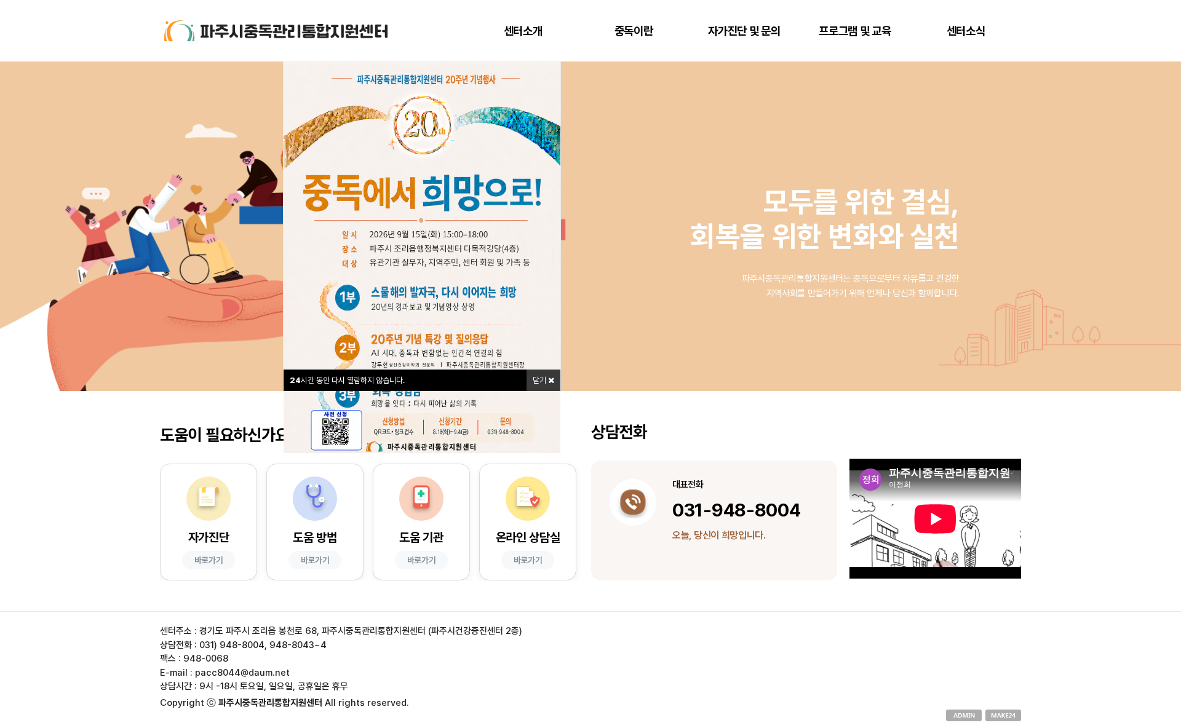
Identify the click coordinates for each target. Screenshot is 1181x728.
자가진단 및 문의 (744, 31)
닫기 (540, 380)
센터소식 (966, 31)
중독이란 (633, 31)
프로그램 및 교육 (855, 31)
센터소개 (523, 31)
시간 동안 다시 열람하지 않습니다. (347, 380)
